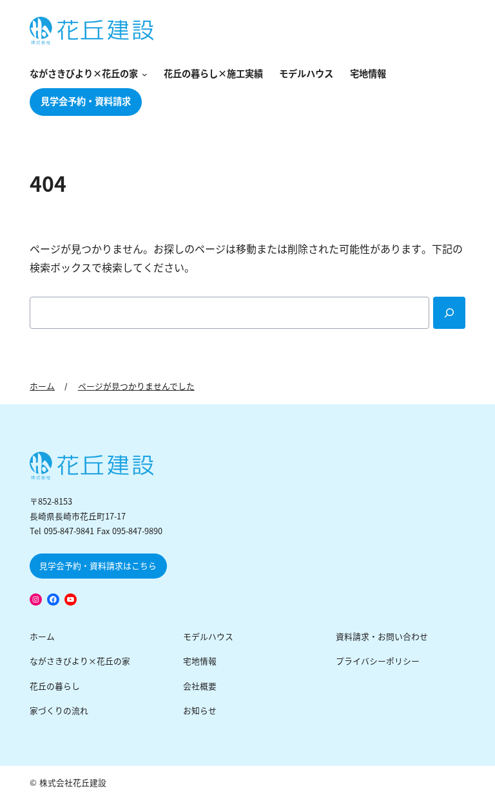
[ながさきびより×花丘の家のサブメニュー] (142, 75)
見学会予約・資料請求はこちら (98, 566)
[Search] (449, 313)
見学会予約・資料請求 (86, 101)
